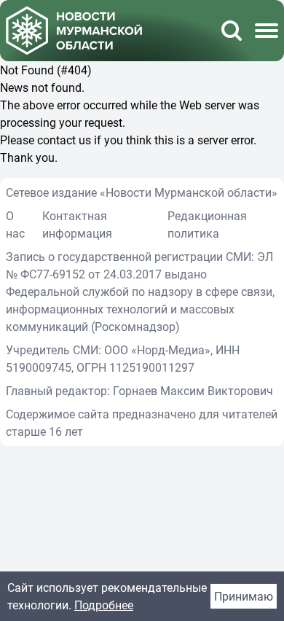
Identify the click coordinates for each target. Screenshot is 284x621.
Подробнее (103, 605)
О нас (15, 224)
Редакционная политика (207, 224)
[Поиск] (231, 30)
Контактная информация (77, 224)
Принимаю (243, 596)
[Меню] (266, 30)
